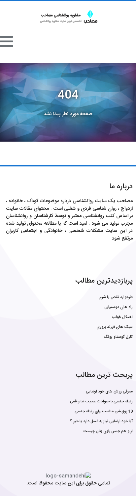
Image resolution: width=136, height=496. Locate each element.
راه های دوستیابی (118, 307)
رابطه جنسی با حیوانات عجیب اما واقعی (101, 401)
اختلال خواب (122, 317)
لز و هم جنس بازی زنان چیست (108, 431)
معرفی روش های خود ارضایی (109, 391)
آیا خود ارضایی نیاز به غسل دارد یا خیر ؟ (101, 421)
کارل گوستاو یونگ (118, 337)
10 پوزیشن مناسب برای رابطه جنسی (104, 411)
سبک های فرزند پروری (114, 327)
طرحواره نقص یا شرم (116, 297)
